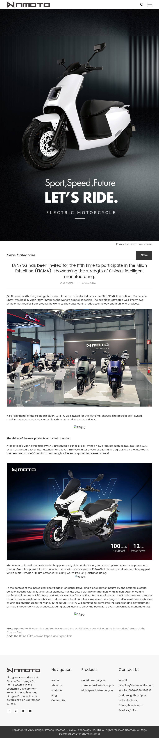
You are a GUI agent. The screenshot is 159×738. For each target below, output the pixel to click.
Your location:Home (131, 244)
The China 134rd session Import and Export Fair (43, 636)
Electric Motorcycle (93, 680)
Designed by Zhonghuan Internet (79, 734)
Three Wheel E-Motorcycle (97, 685)
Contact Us (58, 700)
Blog (54, 695)
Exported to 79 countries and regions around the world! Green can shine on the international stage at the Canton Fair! (76, 630)
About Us (57, 685)
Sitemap (130, 730)
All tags (142, 730)
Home (55, 680)
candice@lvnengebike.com (136, 685)
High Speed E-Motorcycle (97, 690)
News (149, 244)
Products (56, 690)
